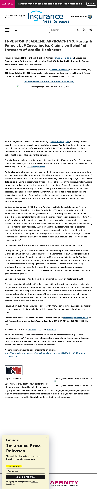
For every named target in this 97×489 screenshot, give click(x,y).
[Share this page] (90, 30)
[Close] (46, 437)
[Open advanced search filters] (84, 30)
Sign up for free (25, 476)
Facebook (51, 329)
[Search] (78, 30)
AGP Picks (7, 4)
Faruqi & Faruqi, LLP (60, 141)
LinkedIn (32, 329)
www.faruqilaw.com (36, 167)
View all (91, 3)
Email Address (13, 466)
